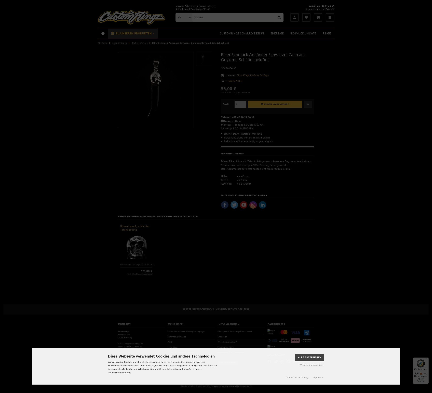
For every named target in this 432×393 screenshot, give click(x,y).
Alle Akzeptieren (309, 357)
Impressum (318, 377)
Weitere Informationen (311, 365)
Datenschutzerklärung (297, 377)
